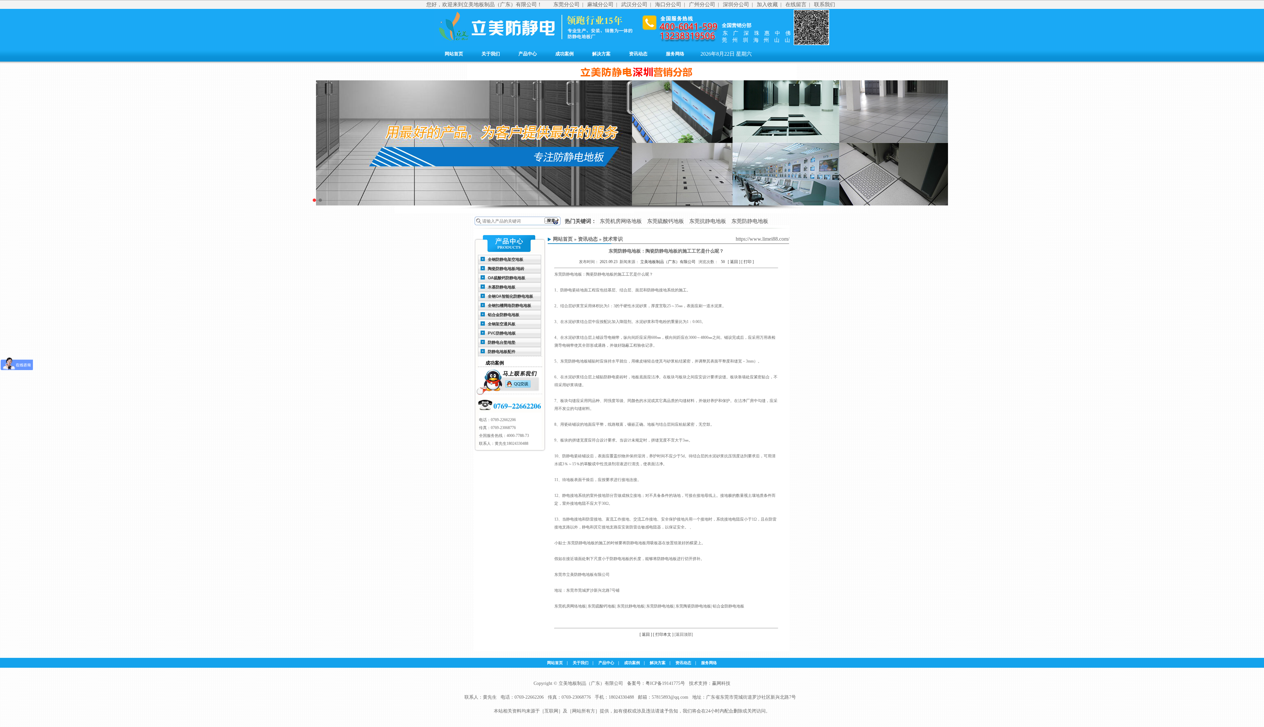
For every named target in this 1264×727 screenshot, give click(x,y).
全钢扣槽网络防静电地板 (509, 305)
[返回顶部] (683, 634)
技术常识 (613, 239)
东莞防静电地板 (749, 221)
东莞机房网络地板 (621, 221)
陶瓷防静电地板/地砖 (506, 268)
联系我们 (824, 4)
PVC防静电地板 (502, 333)
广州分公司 (702, 4)
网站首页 (454, 53)
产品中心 (527, 53)
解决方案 (601, 53)
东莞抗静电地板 (707, 221)
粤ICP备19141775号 (665, 683)
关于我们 (491, 53)
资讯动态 (638, 53)
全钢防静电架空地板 (505, 259)
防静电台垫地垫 (501, 342)
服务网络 (675, 53)
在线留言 (795, 4)
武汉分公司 (634, 4)
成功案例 (564, 53)
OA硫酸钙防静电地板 (506, 278)
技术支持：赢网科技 (709, 683)
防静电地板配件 (501, 351)
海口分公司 (668, 4)
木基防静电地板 (501, 287)
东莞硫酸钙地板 (665, 221)
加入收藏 (767, 4)
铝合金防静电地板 (503, 314)
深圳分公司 (736, 4)
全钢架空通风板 (501, 324)
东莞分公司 (566, 4)
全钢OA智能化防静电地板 (510, 296)
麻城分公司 (600, 4)
